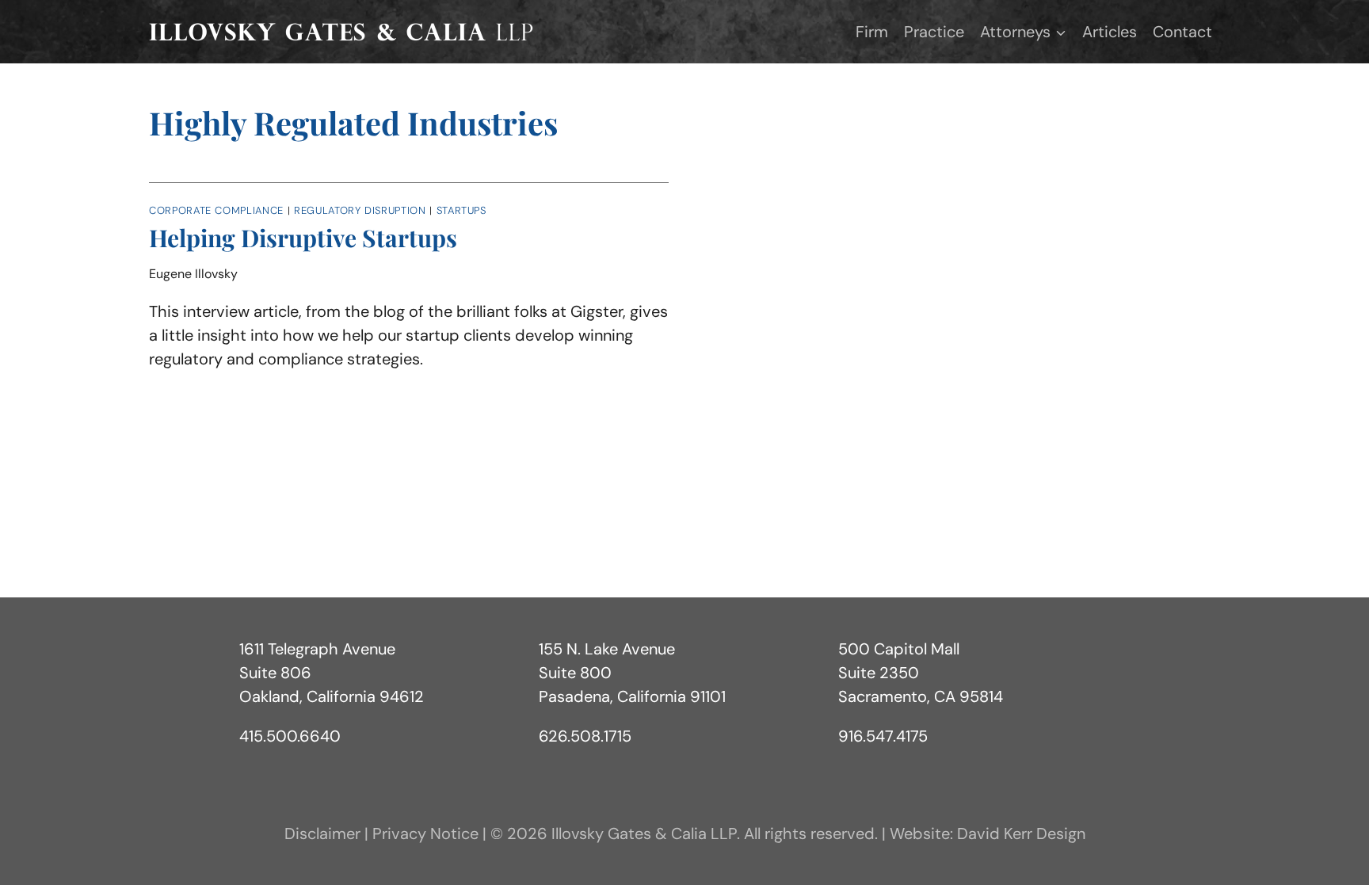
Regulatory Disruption (360, 210)
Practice (934, 31)
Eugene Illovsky (193, 273)
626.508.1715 (585, 736)
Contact (1182, 31)
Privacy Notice (425, 833)
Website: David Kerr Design (987, 833)
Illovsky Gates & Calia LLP (644, 833)
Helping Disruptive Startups (303, 238)
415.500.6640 (290, 736)
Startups (461, 210)
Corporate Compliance (216, 210)
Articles (1109, 31)
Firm (872, 31)
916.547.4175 (883, 736)
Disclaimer (322, 833)
